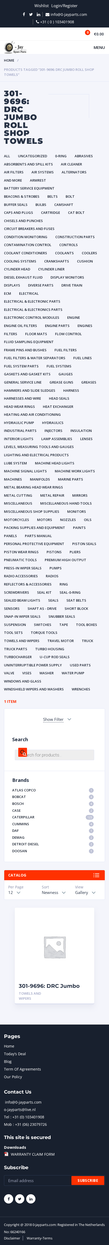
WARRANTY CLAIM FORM (33, 1154)
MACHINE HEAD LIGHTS (54, 463)
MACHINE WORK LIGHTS (75, 471)
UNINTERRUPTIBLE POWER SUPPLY (33, 665)
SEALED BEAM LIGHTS (22, 600)
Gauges (65, 374)
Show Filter (53, 719)
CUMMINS (52, 824)
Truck (87, 640)
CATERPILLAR (52, 817)
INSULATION (81, 430)
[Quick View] (85, 916)
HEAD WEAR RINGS (19, 406)
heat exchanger (58, 406)
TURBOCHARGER (18, 656)
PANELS (10, 535)
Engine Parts (57, 325)
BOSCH (52, 803)
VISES (26, 673)
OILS (88, 519)
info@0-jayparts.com (23, 1102)
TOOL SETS (13, 632)
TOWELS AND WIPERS (21, 640)
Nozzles (68, 519)
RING (64, 584)
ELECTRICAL (29, 293)
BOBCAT (52, 796)
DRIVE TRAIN (71, 285)
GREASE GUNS (61, 382)
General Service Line (23, 382)
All (7, 156)
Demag (52, 837)
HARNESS (71, 390)
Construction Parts (75, 236)
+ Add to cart (75, 993)
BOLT (70, 196)
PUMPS (55, 568)
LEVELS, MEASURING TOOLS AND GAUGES (39, 446)
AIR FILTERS (14, 172)
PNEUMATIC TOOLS (20, 559)
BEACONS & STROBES (21, 196)
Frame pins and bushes (25, 350)
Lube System (15, 463)
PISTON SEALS (84, 543)
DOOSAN (52, 851)
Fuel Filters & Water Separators (34, 358)
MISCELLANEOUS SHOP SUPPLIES (31, 511)
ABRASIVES (84, 156)
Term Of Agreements (22, 1069)
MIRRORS (80, 495)
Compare (85, 926)
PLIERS (75, 552)
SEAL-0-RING (70, 592)
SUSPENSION (15, 624)
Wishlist (41, 5)
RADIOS (52, 576)
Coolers (89, 253)
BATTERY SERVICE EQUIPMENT (29, 188)
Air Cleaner (71, 164)
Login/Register (64, 5)
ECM (7, 293)
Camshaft (63, 204)
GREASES (88, 382)
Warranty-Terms (39, 1238)
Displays (12, 285)
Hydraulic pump (19, 422)
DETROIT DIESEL (52, 844)
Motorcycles (16, 519)
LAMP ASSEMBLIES (56, 438)
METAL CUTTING (18, 495)
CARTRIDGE (50, 212)
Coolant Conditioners (25, 253)
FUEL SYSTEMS (59, 366)
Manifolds (40, 479)
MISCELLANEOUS (18, 503)
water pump (73, 673)
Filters (10, 333)
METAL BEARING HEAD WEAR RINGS (33, 487)
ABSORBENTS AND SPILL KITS (28, 164)
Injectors (53, 430)
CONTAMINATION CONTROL (27, 244)
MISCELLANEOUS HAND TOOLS (66, 503)
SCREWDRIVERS (16, 592)
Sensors (12, 608)
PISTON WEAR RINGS (21, 552)
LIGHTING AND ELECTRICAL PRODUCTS (36, 455)
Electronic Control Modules (31, 317)
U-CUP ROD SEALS (55, 656)
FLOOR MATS (36, 333)
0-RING (61, 156)
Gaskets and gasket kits (27, 374)
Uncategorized (32, 156)
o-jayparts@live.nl (20, 1109)
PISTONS (54, 552)
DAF (52, 830)
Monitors (76, 511)
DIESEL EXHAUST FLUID (23, 277)
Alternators (74, 172)
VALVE (9, 673)
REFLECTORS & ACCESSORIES (28, 584)
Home (9, 60)
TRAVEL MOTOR (60, 640)
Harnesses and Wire (22, 398)
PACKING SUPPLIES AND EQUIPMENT (34, 527)
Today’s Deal (15, 1053)
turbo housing (49, 649)
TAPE (63, 624)
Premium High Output (65, 559)
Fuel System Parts (21, 366)
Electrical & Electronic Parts (32, 301)
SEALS (53, 600)
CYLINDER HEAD (17, 269)
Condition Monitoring (25, 236)
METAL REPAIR (52, 495)
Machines (13, 479)
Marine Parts (70, 479)
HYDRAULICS (52, 422)
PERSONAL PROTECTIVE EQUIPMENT (34, 543)
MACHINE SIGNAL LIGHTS (25, 471)
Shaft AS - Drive (42, 608)
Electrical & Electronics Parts (33, 309)
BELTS (52, 196)
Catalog (17, 875)
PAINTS (79, 527)
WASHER (46, 673)
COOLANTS (64, 253)
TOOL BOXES (86, 624)
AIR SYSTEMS (42, 172)
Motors (44, 519)
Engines (85, 325)
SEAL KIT (44, 592)
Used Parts (80, 665)
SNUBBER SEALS (61, 616)
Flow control (68, 333)
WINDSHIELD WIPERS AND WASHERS (34, 689)
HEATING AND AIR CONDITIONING (32, 414)
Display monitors (67, 277)
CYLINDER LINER (51, 269)
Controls (68, 244)
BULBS (40, 204)
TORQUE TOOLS (44, 632)
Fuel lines (82, 358)
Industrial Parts (20, 430)
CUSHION (85, 261)
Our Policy (13, 1076)
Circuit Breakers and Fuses (29, 228)
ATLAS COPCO (52, 790)
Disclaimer (12, 1238)
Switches (42, 624)
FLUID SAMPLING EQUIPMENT (29, 341)
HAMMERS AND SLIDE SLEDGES (29, 390)
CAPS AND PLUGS (18, 212)
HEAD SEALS (59, 398)
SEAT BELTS (76, 600)
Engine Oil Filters (20, 325)
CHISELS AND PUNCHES (23, 220)
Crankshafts (56, 261)
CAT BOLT (76, 212)
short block (76, 608)
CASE (52, 810)
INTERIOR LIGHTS (18, 438)
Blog (8, 1061)
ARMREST (38, 180)
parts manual (38, 535)
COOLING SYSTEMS (20, 261)
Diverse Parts (40, 285)
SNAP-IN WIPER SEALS (22, 616)
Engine (73, 317)
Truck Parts (15, 649)
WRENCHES (81, 689)
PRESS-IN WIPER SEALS (23, 568)
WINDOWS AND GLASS (22, 681)
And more (13, 180)
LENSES (86, 438)
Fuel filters (65, 350)
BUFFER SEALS (16, 204)
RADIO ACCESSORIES (21, 576)
